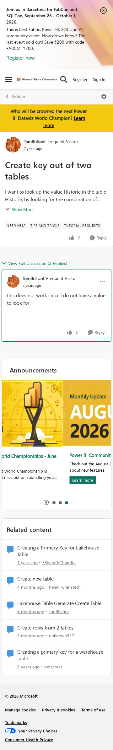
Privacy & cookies (58, 709)
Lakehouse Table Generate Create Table (59, 603)
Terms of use (93, 709)
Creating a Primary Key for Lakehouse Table (58, 550)
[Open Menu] (104, 96)
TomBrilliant (35, 141)
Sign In (99, 79)
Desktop (18, 96)
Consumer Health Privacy (29, 739)
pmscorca (53, 667)
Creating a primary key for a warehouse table (60, 655)
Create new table (35, 579)
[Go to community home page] (37, 79)
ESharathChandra (59, 562)
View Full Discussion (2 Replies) (37, 263)
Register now (20, 57)
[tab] (54, 502)
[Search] (63, 79)
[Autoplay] (46, 502)
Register (80, 79)
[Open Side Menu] (8, 79)
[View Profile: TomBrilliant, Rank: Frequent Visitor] (13, 145)
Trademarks (16, 722)
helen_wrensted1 (65, 587)
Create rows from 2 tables (45, 627)
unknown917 (61, 636)
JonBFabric (59, 611)
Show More (23, 209)
